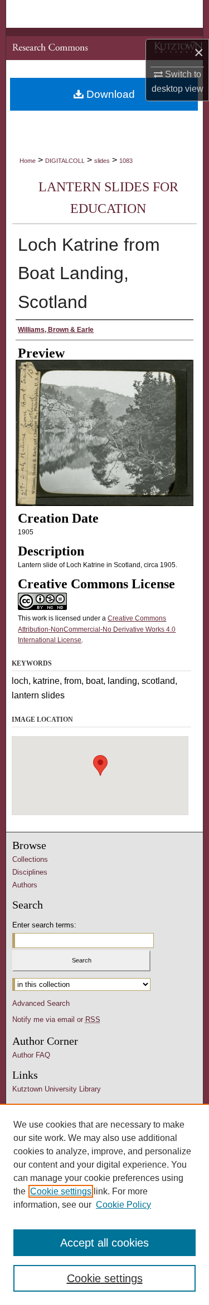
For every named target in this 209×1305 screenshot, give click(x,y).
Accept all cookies (104, 1243)
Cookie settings (60, 1191)
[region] (104, 1204)
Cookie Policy (123, 1204)
